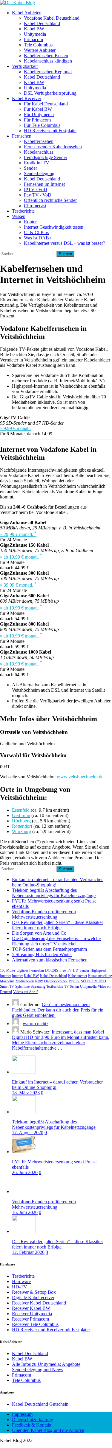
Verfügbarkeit (25, 66)
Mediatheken (25, 981)
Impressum (22, 1414)
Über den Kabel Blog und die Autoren (48, 1430)
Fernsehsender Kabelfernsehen (53, 146)
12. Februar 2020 (28, 1252)
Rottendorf (22, 826)
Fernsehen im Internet (44, 184)
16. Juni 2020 (25, 1212)
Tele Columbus (38, 44)
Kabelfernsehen (38, 141)
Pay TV (74, 981)
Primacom (33, 39)
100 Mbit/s (8, 970)
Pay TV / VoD (37, 194)
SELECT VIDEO (93, 981)
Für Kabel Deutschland (46, 103)
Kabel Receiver (26, 98)
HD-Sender (81, 970)
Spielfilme (22, 986)
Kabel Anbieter (26, 12)
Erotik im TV (36, 162)
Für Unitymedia (39, 114)
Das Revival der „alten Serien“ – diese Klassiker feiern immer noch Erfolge (57, 925)
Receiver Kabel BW (31, 1308)
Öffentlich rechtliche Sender (50, 200)
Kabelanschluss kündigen (48, 60)
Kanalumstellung (100, 976)
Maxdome (7, 981)
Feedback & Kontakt (31, 1424)
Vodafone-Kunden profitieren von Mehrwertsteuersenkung (44, 914)
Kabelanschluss (38, 152)
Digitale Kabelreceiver (33, 1297)
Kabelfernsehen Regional (48, 71)
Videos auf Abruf (25, 992)
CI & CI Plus (36, 232)
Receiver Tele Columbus (35, 1324)
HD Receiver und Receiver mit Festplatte (51, 1329)
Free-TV (65, 970)
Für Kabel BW (38, 109)
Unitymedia (35, 34)
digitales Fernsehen (30, 970)
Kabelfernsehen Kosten (46, 55)
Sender (30, 168)
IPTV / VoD (35, 189)
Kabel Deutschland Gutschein (40, 1404)
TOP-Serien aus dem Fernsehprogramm (49, 949)
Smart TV (7, 986)
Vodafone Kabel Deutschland (51, 18)
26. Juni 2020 (25, 1172)
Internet (17, 976)
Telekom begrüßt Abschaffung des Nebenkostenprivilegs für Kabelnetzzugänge (54, 893)
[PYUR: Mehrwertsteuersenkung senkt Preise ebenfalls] (24, 1151)
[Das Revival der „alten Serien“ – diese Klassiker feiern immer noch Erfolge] (24, 1231)
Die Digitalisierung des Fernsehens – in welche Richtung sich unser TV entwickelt (56, 941)
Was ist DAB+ (38, 237)
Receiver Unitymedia (32, 1313)
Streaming (38, 986)
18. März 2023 (26, 1092)
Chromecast (35, 205)
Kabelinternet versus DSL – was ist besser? (64, 243)
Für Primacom (37, 119)
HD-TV (19, 1286)
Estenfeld (21, 810)
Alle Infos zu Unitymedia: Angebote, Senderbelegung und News (47, 1367)
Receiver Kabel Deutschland (39, 1302)
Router (30, 221)
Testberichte (23, 210)
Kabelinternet (77, 976)
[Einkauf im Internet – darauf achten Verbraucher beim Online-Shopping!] (24, 1071)
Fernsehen (21, 135)
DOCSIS (51, 970)
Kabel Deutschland (42, 23)
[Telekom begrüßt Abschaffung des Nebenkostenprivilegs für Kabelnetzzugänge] (24, 1111)
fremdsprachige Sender (45, 157)
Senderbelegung (39, 173)
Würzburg (21, 831)
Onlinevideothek (55, 981)
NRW (39, 981)
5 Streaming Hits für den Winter (42, 954)
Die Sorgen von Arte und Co (39, 933)
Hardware (21, 1281)
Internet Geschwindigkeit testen (53, 227)
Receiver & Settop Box (34, 1292)
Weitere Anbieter (40, 50)
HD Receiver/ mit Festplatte (50, 130)
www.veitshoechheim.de (80, 776)
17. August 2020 (27, 1132)
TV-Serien (71, 986)
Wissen (18, 216)
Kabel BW (34, 28)
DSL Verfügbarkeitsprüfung (50, 93)
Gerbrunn (21, 815)
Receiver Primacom (30, 1318)
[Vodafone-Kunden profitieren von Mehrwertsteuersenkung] (24, 1191)
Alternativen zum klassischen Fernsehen (50, 959)
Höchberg (21, 820)
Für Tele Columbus (42, 125)
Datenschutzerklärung (32, 1419)
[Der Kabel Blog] (17, 2)
